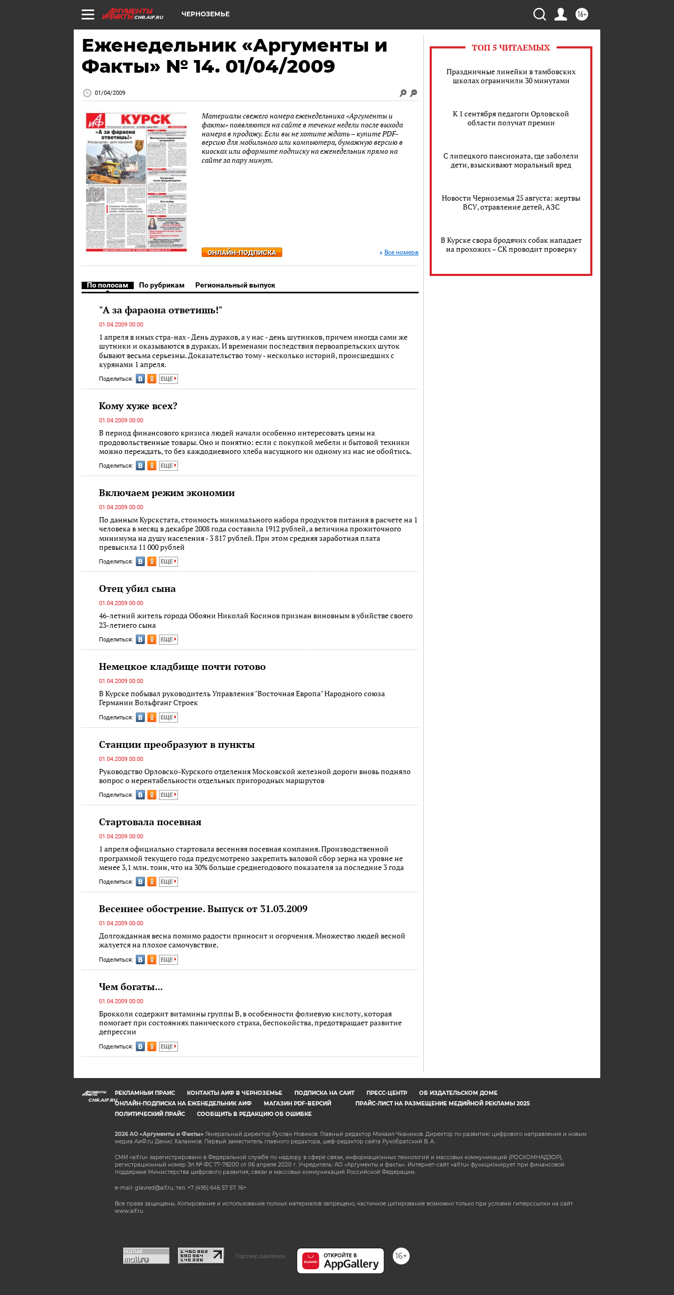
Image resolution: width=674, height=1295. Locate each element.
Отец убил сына (137, 588)
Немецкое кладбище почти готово (182, 666)
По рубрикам (162, 285)
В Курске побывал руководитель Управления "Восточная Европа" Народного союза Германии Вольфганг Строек (242, 698)
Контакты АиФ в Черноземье (234, 1093)
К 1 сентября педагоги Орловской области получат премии (511, 118)
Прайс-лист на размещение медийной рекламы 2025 (442, 1103)
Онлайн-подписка (241, 252)
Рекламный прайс (145, 1093)
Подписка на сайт (324, 1093)
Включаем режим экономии (167, 492)
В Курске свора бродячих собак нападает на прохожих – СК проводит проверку (511, 244)
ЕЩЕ (167, 378)
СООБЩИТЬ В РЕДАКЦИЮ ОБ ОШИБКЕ (254, 1114)
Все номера (401, 252)
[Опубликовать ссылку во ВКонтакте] (140, 378)
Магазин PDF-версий (297, 1103)
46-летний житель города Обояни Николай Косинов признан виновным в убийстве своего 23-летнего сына (256, 620)
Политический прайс (150, 1114)
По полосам (107, 285)
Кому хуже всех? (138, 405)
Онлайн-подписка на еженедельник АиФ (183, 1103)
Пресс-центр (386, 1093)
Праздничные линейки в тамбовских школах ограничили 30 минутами (511, 76)
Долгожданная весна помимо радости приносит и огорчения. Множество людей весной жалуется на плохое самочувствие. (252, 940)
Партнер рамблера (260, 1256)
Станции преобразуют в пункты (177, 744)
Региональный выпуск (235, 285)
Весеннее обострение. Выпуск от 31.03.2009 (203, 908)
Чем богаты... (131, 986)
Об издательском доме (458, 1093)
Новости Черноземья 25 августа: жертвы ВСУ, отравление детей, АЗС (511, 202)
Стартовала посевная (150, 821)
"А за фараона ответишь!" (160, 309)
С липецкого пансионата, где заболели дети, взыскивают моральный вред (511, 160)
